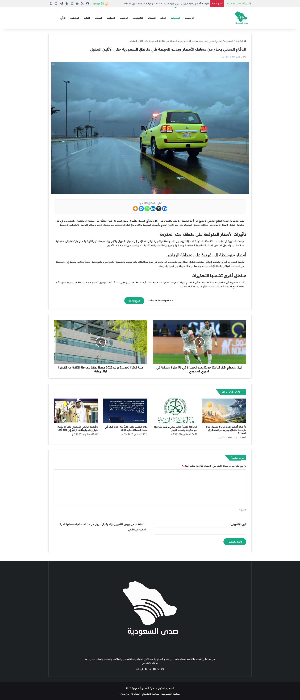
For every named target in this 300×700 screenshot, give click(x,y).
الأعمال (152, 17)
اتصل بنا (135, 693)
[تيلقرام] (142, 669)
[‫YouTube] (154, 669)
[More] (135, 208)
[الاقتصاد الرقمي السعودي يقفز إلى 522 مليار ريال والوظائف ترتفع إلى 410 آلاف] (76, 411)
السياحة (111, 17)
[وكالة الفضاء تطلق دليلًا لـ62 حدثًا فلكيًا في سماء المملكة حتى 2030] (125, 411)
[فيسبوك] (162, 669)
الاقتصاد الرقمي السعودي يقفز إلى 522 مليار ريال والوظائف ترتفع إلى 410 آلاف (77, 428)
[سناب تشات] (146, 669)
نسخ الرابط (134, 300)
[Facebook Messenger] (141, 208)
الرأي (62, 17)
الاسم (242, 509)
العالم (163, 17)
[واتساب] (137, 669)
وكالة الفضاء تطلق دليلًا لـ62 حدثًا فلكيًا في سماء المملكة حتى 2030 (126, 428)
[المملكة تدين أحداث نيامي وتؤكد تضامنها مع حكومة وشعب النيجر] (175, 411)
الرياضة (124, 17)
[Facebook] (164, 208)
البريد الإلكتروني (238, 524)
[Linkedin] (153, 208)
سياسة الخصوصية (170, 693)
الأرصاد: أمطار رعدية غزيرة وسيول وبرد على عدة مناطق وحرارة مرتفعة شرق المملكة (166, 3)
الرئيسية (189, 17)
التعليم (87, 17)
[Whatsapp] (147, 208)
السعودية (175, 17)
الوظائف (74, 17)
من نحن (124, 693)
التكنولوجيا (138, 17)
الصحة (98, 17)
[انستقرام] (150, 669)
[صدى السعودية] (241, 18)
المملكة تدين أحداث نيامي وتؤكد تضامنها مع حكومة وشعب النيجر (175, 428)
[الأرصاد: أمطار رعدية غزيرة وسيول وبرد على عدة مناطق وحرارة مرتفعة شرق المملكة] (224, 411)
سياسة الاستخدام (150, 693)
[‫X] (158, 669)
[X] (158, 208)
